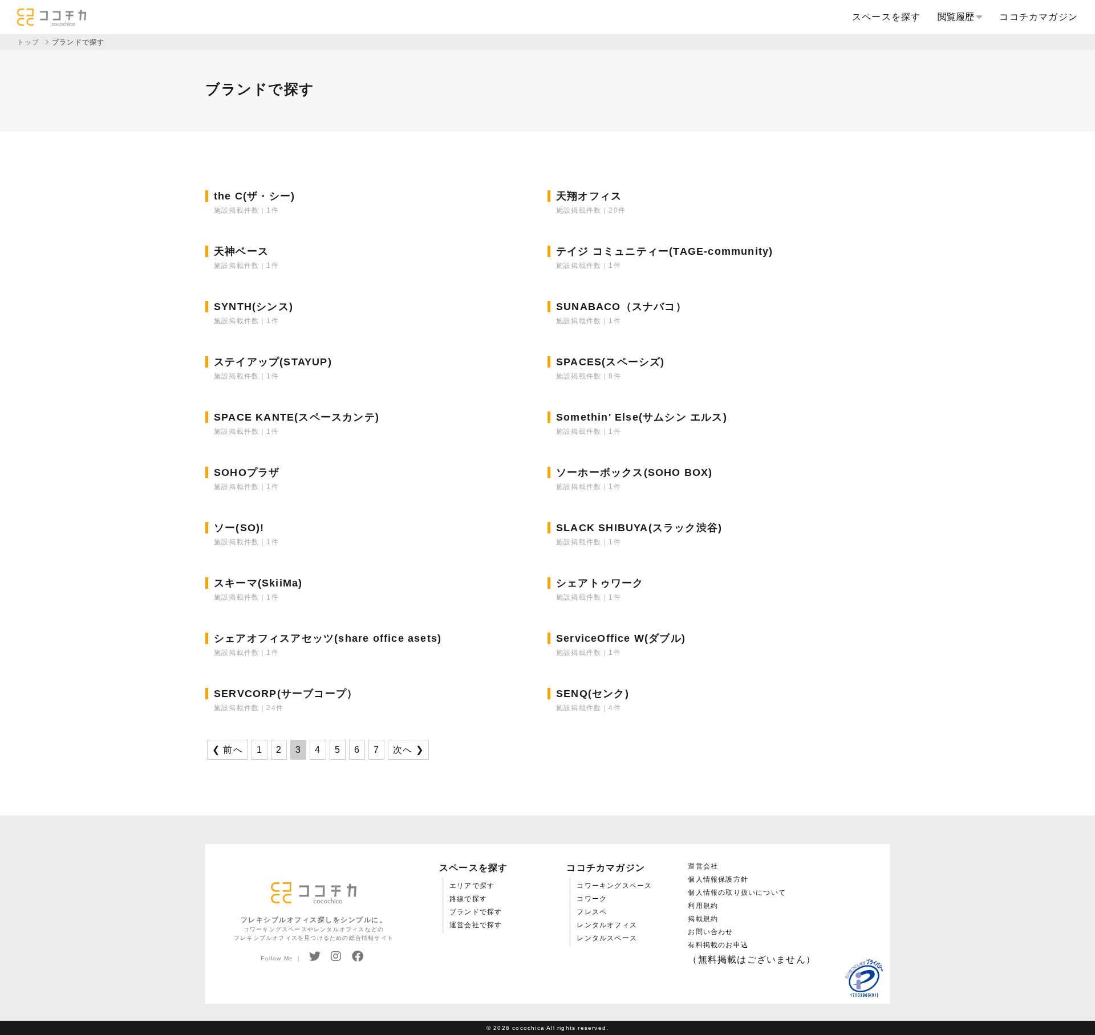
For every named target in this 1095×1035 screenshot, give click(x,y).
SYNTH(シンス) (253, 306)
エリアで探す (471, 886)
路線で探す (468, 899)
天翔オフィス (589, 196)
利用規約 (703, 906)
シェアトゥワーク (600, 583)
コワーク (592, 899)
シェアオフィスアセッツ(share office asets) (327, 638)
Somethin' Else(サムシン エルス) (641, 417)
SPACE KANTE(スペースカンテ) (296, 417)
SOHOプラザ (246, 472)
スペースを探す (886, 17)
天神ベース (241, 251)
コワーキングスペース (614, 886)
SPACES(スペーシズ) (610, 362)
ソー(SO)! (239, 527)
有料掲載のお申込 (718, 945)
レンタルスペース (607, 938)
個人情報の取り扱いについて (737, 893)
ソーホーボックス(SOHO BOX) (634, 472)
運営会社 (703, 866)
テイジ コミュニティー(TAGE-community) (664, 251)
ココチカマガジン (1038, 17)
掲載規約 (703, 919)
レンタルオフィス (607, 925)
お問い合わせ (710, 932)
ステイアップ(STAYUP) (273, 362)
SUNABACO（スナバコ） (621, 306)
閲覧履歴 (957, 17)
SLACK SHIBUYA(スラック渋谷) (639, 527)
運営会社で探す (475, 925)
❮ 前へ (227, 750)
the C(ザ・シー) (254, 196)
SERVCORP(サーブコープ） (286, 693)
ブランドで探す (475, 912)
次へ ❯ (408, 750)
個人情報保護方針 (718, 879)
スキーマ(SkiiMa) (258, 583)
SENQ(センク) (592, 693)
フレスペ (592, 912)
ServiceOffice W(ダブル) (621, 638)
